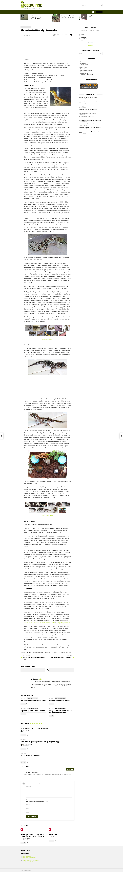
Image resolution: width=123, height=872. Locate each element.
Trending (21, 829)
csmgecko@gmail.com (63, 623)
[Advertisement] (47, 47)
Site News (82, 71)
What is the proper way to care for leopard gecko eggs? (40, 742)
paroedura (58, 652)
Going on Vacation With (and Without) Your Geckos (68, 16)
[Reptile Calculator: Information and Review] (1, 436)
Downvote (61, 670)
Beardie (83, 33)
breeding (23, 652)
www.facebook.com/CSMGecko (46, 623)
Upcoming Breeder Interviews (86, 74)
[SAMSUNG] (36, 328)
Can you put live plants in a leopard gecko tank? (90, 127)
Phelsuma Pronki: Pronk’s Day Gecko (33, 701)
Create (99, 12)
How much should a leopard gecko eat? (34, 728)
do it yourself (83, 63)
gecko (36, 652)
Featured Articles (42, 12)
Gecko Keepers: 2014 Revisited (29, 861)
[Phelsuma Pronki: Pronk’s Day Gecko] (121, 436)
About (34, 12)
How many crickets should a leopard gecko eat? (90, 120)
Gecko (82, 36)
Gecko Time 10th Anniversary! (29, 857)
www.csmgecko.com (30, 623)
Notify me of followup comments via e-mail (37, 801)
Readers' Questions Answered (87, 70)
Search (101, 5)
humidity (41, 652)
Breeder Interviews (54, 12)
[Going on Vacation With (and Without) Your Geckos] (56, 18)
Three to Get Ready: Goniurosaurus (30, 859)
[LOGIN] (93, 12)
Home (28, 12)
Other (82, 40)
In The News (87, 12)
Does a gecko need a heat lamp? (86, 123)
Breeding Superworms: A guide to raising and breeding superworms (36, 17)
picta (63, 652)
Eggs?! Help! (92, 16)
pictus (69, 652)
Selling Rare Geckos (26, 856)
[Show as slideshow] (47, 339)
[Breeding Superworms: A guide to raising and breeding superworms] (24, 17)
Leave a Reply (70, 769)
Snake (82, 34)
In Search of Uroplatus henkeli (59, 701)
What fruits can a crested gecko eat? (87, 113)
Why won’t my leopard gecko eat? (86, 116)
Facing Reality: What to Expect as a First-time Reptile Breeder (61, 712)
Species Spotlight (77, 12)
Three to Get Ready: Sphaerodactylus (30, 860)
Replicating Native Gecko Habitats (32, 711)
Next (101, 18)
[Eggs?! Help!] (83, 17)
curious (30, 652)
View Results (91, 45)
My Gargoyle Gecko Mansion (30, 755)
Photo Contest (66, 12)
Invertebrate (84, 38)
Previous (21, 18)
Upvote (32, 670)
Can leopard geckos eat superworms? (88, 109)
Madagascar (49, 652)
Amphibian (83, 37)
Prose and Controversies (85, 69)
